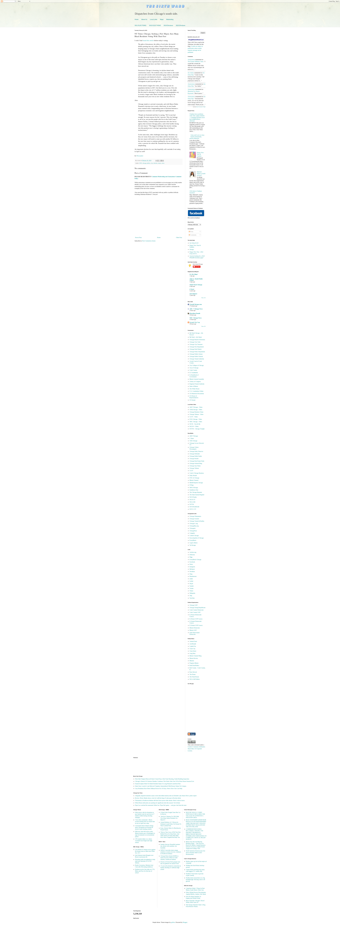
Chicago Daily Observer (196, 451)
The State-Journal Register (196, 494)
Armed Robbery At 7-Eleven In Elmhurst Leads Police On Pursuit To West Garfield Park (170, 823)
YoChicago (192, 545)
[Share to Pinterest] (163, 161)
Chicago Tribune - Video (196, 414)
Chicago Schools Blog (195, 463)
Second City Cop (195, 322)
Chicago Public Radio (195, 456)
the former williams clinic (195, 61)
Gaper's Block (193, 543)
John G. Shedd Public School (196, 279)
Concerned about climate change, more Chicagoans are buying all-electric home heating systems (144, 827)
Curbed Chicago (194, 535)
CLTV (191, 470)
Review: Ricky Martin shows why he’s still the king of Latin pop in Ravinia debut (158, 798)
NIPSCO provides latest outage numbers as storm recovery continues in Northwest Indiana (170, 851)
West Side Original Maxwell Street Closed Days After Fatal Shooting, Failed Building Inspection (162, 779)
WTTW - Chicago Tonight (196, 429)
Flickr (191, 564)
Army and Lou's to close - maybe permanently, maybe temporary (197, 136)
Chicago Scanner (194, 518)
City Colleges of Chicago (196, 365)
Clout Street (192, 651)
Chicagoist (192, 528)
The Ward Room (194, 677)
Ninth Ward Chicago (196, 284)
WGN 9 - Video (194, 426)
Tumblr (191, 586)
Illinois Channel (193, 480)
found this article (148, 40)
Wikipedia (192, 593)
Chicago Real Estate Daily (196, 461)
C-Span (191, 438)
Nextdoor (192, 571)
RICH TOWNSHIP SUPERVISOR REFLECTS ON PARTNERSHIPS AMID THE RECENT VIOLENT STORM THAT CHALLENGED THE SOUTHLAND (196, 823)
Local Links (153, 19)
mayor (159, 163)
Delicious (192, 554)
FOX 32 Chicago (194, 478)
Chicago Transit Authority (196, 359)
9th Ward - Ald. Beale (195, 337)
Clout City (192, 648)
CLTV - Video (193, 417)
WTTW (191, 504)
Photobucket (192, 576)
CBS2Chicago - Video (195, 409)
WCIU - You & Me (194, 424)
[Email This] (156, 161)
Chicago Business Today (196, 412)
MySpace (192, 569)
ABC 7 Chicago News (196, 309)
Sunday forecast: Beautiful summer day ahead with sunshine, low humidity (170, 846)
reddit (191, 579)
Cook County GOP (194, 612)
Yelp (190, 595)
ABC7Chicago (193, 436)
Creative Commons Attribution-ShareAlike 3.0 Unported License (196, 749)
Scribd (191, 581)
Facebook (192, 562)
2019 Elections (168, 25)
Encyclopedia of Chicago (196, 538)
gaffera (173, 922)
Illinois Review (193, 658)
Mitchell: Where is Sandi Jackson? (201, 173)
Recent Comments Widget (200, 106)
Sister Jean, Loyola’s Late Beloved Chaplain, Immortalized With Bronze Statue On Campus (160, 786)
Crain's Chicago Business (196, 473)
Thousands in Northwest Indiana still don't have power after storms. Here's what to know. (160, 800)
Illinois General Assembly (196, 379)
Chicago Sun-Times (195, 466)
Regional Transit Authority (196, 384)
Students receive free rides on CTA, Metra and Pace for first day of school (145, 871)
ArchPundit (192, 644)
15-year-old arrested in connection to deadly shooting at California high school (170, 867)
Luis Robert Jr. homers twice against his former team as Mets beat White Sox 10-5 (145, 851)
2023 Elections (180, 25)
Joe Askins (191, 73)
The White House (194, 389)
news (163, 163)
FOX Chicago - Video (195, 419)
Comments (193, 235)
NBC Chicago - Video (195, 421)
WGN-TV (192, 499)
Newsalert (140, 156)
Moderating (169, 19)
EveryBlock (192, 540)
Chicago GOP (193, 605)
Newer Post (138, 237)
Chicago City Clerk (194, 342)
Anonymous (191, 59)
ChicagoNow (193, 531)
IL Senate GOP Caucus (195, 625)
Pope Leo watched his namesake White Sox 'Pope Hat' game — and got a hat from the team (160, 805)
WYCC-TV (192, 509)
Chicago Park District (195, 349)
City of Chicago (193, 368)
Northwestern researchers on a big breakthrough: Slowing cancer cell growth (195, 879)
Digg (190, 557)
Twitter (191, 588)
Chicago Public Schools (196, 356)
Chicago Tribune (194, 468)
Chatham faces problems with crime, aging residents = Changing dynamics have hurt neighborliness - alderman (197, 117)
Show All (203, 297)
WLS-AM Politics (194, 679)
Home (136, 19)
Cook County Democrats (196, 610)
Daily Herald (193, 475)
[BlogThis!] (158, 161)
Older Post (179, 237)
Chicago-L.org (193, 523)
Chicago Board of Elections (197, 339)
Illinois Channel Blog (195, 656)
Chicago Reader (194, 458)
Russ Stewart (193, 672)
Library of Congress (195, 381)
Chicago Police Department (197, 351)
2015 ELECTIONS (155, 25)
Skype (191, 583)
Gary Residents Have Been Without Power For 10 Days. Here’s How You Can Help (158, 788)
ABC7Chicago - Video (195, 407)
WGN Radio (193, 497)
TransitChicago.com (196, 304)
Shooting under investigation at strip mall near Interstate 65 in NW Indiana (145, 861)
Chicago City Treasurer (195, 344)
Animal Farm (193, 641)
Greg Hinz (192, 653)
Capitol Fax (192, 646)
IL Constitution (193, 372)
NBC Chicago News (196, 318)
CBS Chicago (193, 441)
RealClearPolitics (194, 665)
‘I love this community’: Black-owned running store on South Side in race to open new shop (145, 821)
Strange (191, 249)
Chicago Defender (194, 454)
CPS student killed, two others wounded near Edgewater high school (143, 840)
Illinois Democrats (194, 628)
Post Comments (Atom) (148, 241)
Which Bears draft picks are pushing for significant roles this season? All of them (157, 803)
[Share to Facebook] (161, 161)
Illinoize (191, 660)
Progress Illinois (193, 663)
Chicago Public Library (196, 354)
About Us (144, 19)
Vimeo (191, 591)
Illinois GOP (193, 630)
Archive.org (192, 552)
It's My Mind (193, 274)
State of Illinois (193, 386)
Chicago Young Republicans (197, 607)
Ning (190, 574)
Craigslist (192, 533)
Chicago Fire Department (196, 347)
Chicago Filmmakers (195, 516)
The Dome (192, 674)
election (155, 163)
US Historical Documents (196, 393)
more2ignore (193, 293)
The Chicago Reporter (195, 492)
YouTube (192, 598)
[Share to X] (160, 161)
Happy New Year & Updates (200, 154)
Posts (191, 231)
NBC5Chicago (193, 487)
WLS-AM (192, 502)
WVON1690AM (194, 507)
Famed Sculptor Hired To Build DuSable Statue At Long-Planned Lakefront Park (158, 783)
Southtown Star (193, 490)
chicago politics (146, 163)
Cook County (193, 370)
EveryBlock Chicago (195, 559)
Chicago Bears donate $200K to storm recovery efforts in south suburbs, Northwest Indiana (169, 857)
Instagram (192, 566)
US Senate (192, 400)
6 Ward (192, 289)
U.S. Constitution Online (196, 391)
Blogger (185, 922)
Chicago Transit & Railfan (196, 521)
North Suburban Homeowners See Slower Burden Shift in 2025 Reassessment (195, 852)
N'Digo (191, 485)
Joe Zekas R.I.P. (194, 243)
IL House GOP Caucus (195, 619)
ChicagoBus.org (194, 526)
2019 (140, 163)
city (152, 163)
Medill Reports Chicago (196, 482)
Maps (161, 19)
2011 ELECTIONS (140, 25)
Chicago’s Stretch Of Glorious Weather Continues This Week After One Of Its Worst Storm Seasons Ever (164, 781)
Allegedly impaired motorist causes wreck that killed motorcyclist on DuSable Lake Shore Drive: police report (165, 795)
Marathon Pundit (195, 313)
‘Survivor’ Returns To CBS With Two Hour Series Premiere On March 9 (169, 818)
